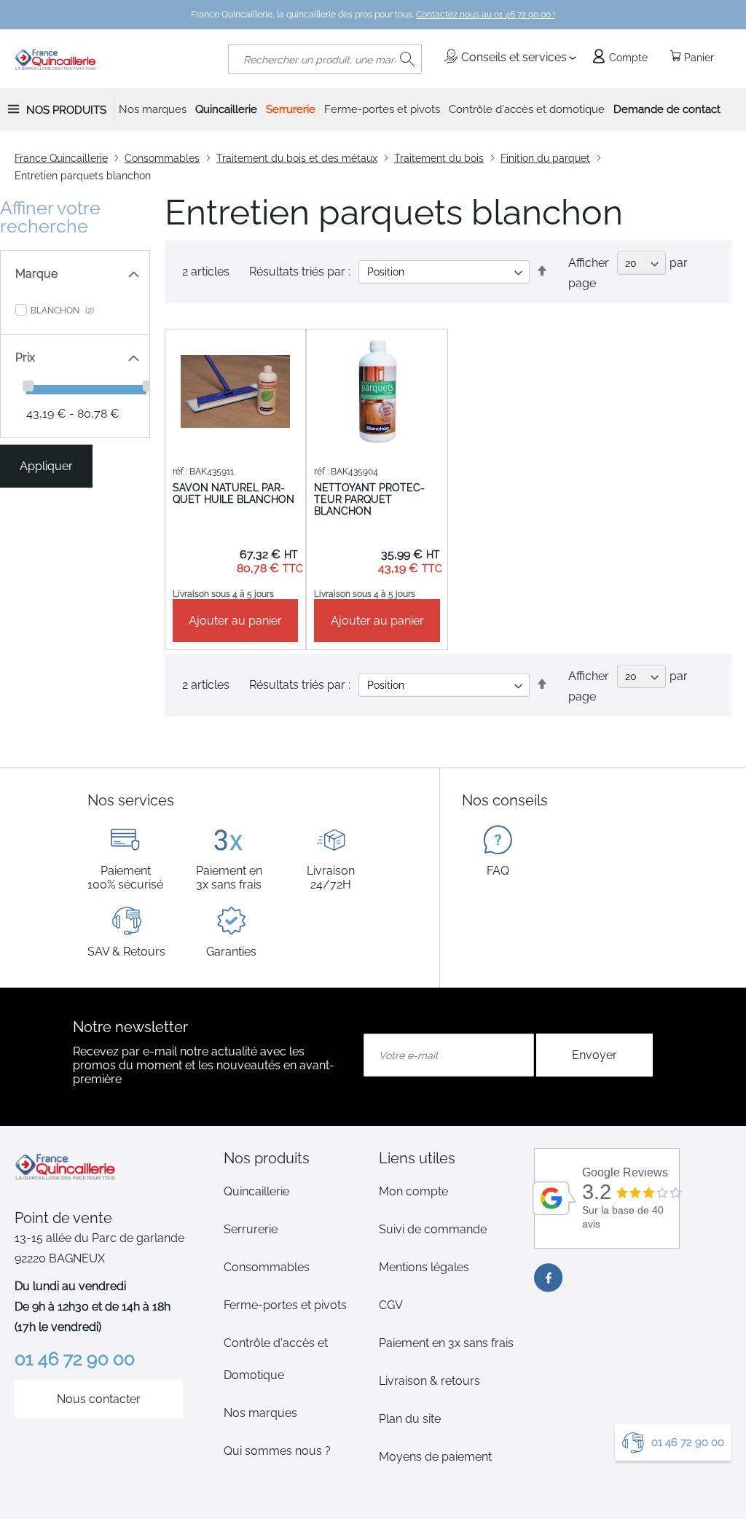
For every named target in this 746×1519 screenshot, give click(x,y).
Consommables (162, 158)
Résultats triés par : (299, 271)
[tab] (295, 1158)
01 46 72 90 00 (687, 1442)
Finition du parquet (545, 158)
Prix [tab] (25, 357)
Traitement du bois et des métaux (296, 158)
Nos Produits (66, 110)
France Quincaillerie (61, 158)
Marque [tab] (36, 274)
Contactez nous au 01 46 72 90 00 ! (485, 14)
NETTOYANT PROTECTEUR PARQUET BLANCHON (369, 499)
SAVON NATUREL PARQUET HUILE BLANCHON (233, 493)
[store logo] (56, 59)
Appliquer (46, 466)
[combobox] (325, 59)
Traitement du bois (439, 158)
